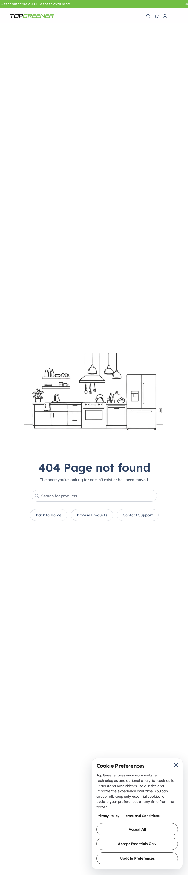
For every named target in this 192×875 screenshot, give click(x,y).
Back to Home (48, 515)
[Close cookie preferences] (176, 765)
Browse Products (92, 515)
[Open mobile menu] (175, 16)
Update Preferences (137, 858)
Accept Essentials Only (137, 844)
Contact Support (138, 515)
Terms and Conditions (142, 816)
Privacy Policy (107, 816)
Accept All (137, 829)
